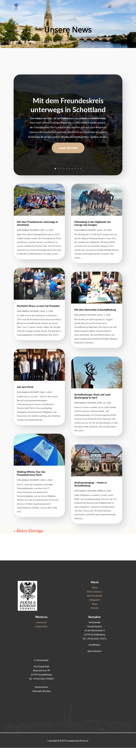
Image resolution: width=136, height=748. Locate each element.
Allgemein (81, 118)
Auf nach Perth (25, 387)
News (94, 604)
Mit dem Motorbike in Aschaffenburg (95, 310)
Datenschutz (41, 626)
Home (95, 587)
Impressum (41, 622)
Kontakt (95, 608)
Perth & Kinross (94, 591)
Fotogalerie (94, 599)
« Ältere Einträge (28, 531)
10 (80, 168)
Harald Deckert (43, 118)
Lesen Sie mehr (68, 148)
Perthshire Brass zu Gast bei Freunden (38, 306)
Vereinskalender (94, 595)
